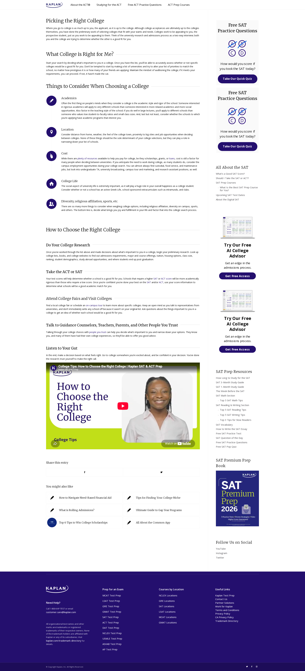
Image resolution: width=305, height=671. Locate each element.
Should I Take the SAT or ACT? (232, 178)
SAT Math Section (225, 395)
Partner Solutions (224, 602)
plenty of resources (87, 158)
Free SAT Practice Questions (231, 442)
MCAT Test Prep (111, 595)
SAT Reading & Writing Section (232, 405)
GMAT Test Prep (111, 611)
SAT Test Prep (110, 617)
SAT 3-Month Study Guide (230, 382)
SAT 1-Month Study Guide (230, 386)
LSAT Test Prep (111, 600)
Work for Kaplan (224, 606)
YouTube (221, 548)
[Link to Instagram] (256, 666)
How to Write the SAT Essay (231, 429)
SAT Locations (166, 606)
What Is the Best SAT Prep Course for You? (239, 189)
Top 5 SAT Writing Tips (232, 414)
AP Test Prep (109, 649)
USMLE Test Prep (112, 638)
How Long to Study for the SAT (233, 377)
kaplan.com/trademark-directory (63, 640)
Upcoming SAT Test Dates (230, 195)
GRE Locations (167, 600)
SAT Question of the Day (229, 437)
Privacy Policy (222, 613)
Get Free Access (237, 276)
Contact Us (221, 599)
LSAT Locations (167, 611)
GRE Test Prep (110, 606)
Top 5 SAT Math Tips (231, 400)
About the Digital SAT (227, 199)
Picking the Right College (75, 21)
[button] (237, 66)
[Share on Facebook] (84, 472)
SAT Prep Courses (226, 182)
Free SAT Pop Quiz (226, 446)
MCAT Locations (167, 617)
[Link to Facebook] (251, 666)
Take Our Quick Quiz (237, 79)
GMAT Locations (168, 622)
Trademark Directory (226, 620)
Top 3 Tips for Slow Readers (235, 419)
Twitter (220, 557)
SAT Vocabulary (224, 424)
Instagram (221, 553)
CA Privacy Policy (224, 617)
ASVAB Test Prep (112, 644)
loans (172, 158)
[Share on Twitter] (161, 472)
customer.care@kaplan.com (61, 612)
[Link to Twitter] (247, 666)
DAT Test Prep (110, 627)
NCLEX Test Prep (112, 633)
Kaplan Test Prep (224, 595)
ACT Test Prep (110, 622)
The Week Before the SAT (230, 391)
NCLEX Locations (168, 595)
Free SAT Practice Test (228, 433)
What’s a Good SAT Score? (230, 173)
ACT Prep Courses (179, 5)
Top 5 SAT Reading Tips (233, 409)
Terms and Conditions (227, 610)
